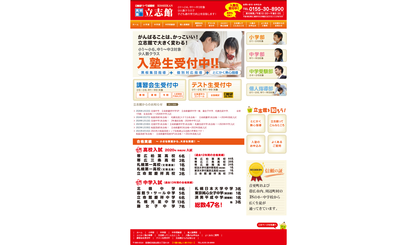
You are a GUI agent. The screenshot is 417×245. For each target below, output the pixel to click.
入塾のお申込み (192, 235)
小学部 (151, 232)
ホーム (140, 232)
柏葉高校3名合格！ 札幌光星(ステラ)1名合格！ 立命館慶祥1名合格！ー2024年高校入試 (194, 117)
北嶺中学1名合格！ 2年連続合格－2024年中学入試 (175, 120)
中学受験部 (177, 232)
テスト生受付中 (163, 238)
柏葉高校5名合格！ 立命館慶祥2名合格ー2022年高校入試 (179, 127)
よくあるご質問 (212, 235)
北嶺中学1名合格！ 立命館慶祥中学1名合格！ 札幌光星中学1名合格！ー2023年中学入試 (192, 124)
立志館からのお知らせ (185, 238)
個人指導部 (192, 232)
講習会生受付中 (143, 238)
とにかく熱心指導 (144, 235)
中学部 (163, 232)
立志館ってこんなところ (169, 235)
